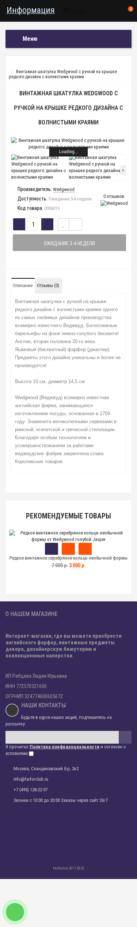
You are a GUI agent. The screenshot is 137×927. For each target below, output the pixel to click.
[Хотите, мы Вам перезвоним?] (15, 912)
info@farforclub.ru (31, 779)
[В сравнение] (75, 224)
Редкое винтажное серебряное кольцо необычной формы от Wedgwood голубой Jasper (68, 561)
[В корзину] (51, 549)
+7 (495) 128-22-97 (30, 789)
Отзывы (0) (48, 285)
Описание (23, 285)
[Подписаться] (125, 737)
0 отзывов (113, 196)
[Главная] (12, 66)
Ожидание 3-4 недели (69, 243)
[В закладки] (63, 224)
